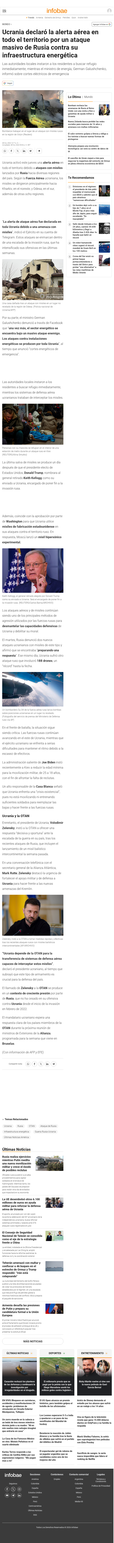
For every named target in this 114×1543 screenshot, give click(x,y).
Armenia (39, 18)
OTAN (32, 1126)
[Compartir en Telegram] (30, 151)
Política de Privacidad (101, 1486)
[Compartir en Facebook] (11, 151)
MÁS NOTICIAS (32, 1341)
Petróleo (66, 18)
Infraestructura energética (16, 1131)
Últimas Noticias (35, 1510)
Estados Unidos (35, 1492)
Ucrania (8, 1126)
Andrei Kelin (83, 18)
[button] (4, 11)
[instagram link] (19, 1489)
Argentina (79, 1479)
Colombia (35, 1483)
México (35, 1497)
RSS (35, 1515)
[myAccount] (109, 11)
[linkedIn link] (19, 1495)
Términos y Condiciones (101, 1480)
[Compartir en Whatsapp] (5, 151)
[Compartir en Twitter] (17, 151)
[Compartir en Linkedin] (24, 151)
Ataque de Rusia (48, 1126)
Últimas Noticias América (16, 1137)
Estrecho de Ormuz (53, 18)
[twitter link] (13, 1489)
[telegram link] (13, 1495)
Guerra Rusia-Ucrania (45, 1131)
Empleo (57, 1479)
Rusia (20, 1126)
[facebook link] (7, 1489)
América (35, 1479)
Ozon (74, 18)
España (35, 1488)
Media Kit (79, 1501)
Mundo (6, 24)
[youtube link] (7, 1495)
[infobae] (57, 11)
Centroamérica (35, 1506)
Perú (35, 1501)
